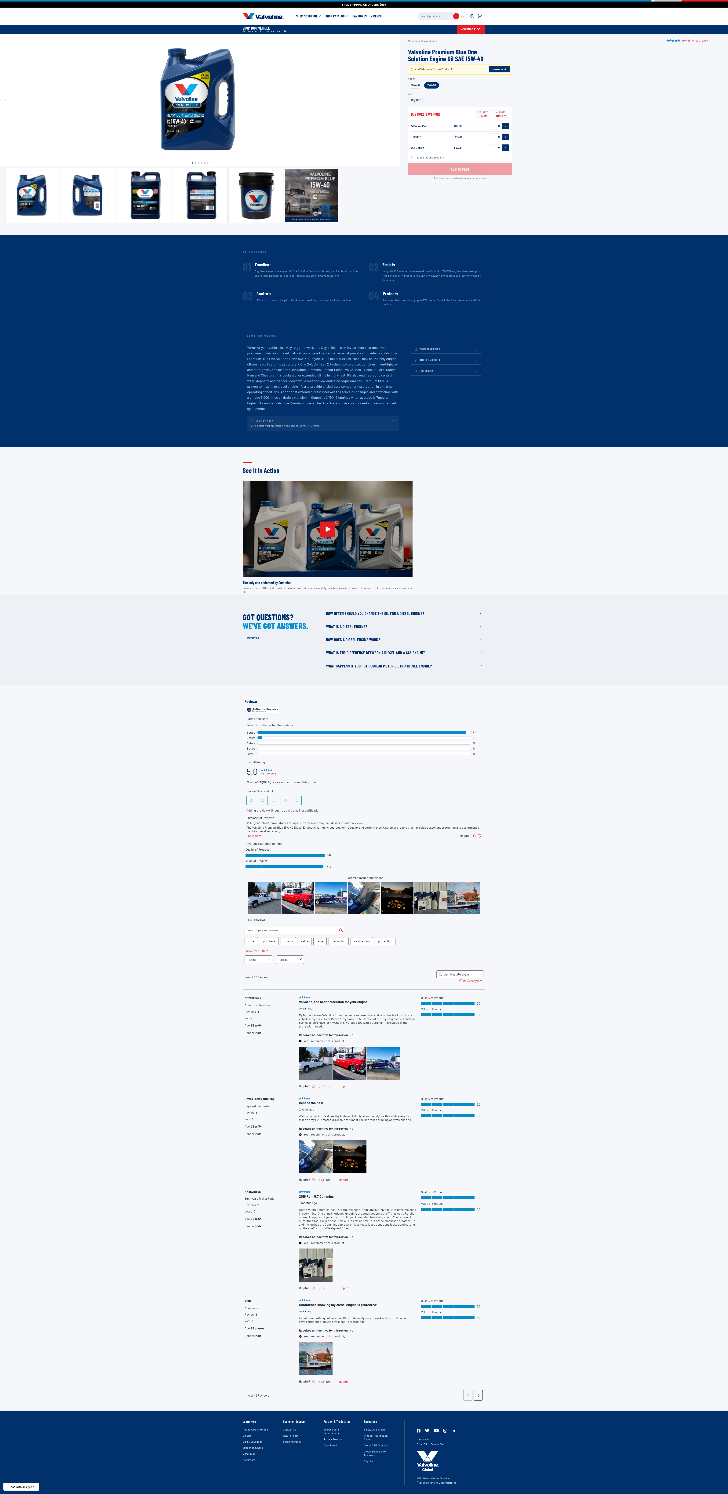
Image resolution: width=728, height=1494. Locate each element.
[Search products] (456, 16)
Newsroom (249, 1459)
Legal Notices (423, 1439)
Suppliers (369, 1461)
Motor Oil (413, 40)
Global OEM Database (376, 1445)
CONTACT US (253, 638)
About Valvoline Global (255, 1429)
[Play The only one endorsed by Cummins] (328, 529)
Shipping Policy (292, 1441)
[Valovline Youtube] (436, 1431)
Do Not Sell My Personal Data (430, 1444)
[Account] (472, 16)
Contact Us (289, 1429)
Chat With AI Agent (21, 1487)
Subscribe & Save (253, 1447)
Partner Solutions (334, 1439)
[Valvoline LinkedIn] (453, 1430)
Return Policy (290, 1435)
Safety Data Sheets (374, 1429)
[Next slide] (395, 100)
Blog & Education (253, 1441)
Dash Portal (330, 1445)
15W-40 (431, 85)
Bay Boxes (360, 16)
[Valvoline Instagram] (445, 1431)
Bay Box (416, 100)
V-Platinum (249, 1453)
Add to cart (460, 169)
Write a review (700, 40)
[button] (192, 163)
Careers (247, 1435)
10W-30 (415, 85)
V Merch (376, 16)
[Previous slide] (5, 100)
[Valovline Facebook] (418, 1431)
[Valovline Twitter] (427, 1430)
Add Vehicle (497, 69)
